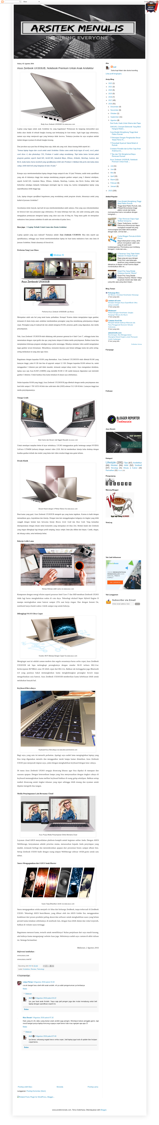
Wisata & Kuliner (130, 468)
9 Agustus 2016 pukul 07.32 (43, 1018)
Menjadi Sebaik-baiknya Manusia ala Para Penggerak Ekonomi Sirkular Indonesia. (121, 325)
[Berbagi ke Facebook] (51, 966)
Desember (114, 107)
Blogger (103, 1110)
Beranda (60, 1087)
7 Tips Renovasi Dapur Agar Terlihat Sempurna (128, 220)
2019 (110, 94)
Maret (112, 180)
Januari (113, 186)
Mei (112, 173)
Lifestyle (111, 462)
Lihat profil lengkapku (114, 74)
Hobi (126, 465)
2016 (110, 104)
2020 (110, 90)
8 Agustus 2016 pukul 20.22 (45, 998)
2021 (110, 87)
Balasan (28, 994)
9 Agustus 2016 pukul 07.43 (45, 1036)
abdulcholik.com (115, 333)
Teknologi (40, 969)
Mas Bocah (27, 1018)
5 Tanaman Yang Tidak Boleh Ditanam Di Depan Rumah (129, 255)
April (112, 176)
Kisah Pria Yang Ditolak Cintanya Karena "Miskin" (127, 272)
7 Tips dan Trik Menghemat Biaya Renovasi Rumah (122, 155)
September (114, 117)
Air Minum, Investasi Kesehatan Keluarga (123, 295)
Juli (111, 166)
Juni (112, 169)
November (114, 110)
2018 (110, 97)
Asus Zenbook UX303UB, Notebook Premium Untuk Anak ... (124, 161)
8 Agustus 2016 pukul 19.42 (44, 982)
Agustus (113, 120)
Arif (30, 998)
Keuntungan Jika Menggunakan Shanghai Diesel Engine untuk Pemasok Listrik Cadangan (123, 337)
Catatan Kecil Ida (115, 321)
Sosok (120, 470)
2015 (110, 191)
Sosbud (138, 465)
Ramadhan (110, 470)
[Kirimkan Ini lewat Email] (44, 966)
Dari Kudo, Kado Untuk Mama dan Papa (125, 123)
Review (33, 969)
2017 (110, 100)
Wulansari (112, 311)
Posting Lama (93, 1087)
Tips (126, 463)
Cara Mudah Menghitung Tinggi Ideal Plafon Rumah (129, 202)
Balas (25, 989)
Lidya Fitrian (28, 982)
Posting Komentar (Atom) (36, 1091)
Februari (113, 183)
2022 (110, 83)
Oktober (113, 113)
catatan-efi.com (114, 301)
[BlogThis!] (46, 966)
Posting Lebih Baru (25, 1087)
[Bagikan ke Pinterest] (53, 966)
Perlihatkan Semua (136, 344)
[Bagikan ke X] (48, 966)
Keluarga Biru (113, 293)
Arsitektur (26, 969)
